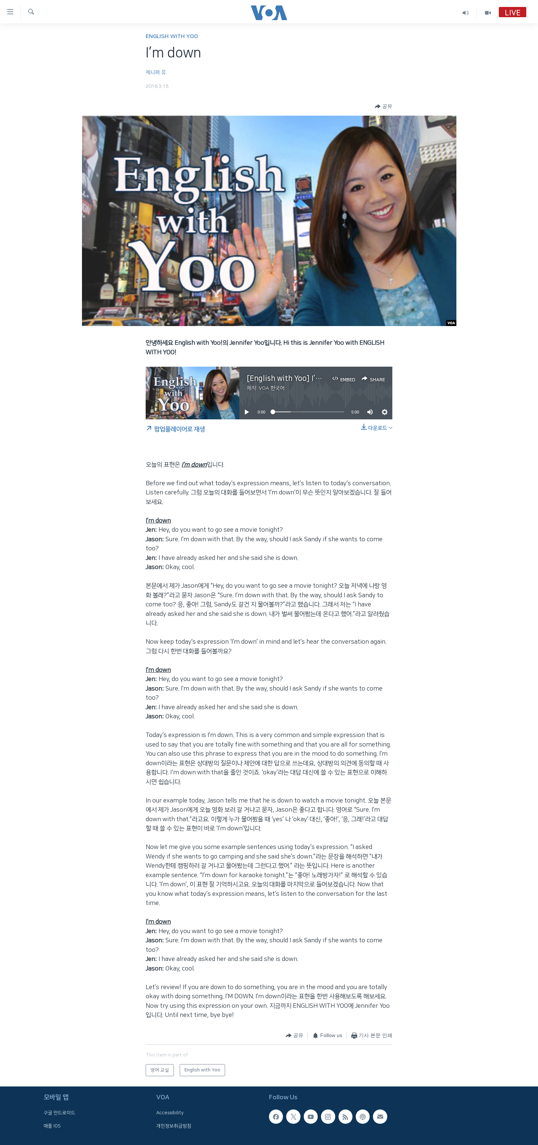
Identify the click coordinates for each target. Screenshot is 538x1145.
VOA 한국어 (272, 388)
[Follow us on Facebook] (276, 1116)
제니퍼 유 (156, 72)
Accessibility (170, 1112)
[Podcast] (363, 1116)
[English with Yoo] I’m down (295, 378)
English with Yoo (172, 36)
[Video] (488, 12)
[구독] (380, 1116)
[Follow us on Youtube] (311, 1116)
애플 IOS (52, 1126)
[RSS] (345, 1116)
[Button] (383, 106)
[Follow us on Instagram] (328, 1116)
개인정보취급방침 (173, 1126)
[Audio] (466, 12)
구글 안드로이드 (59, 1112)
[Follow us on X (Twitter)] (293, 1116)
